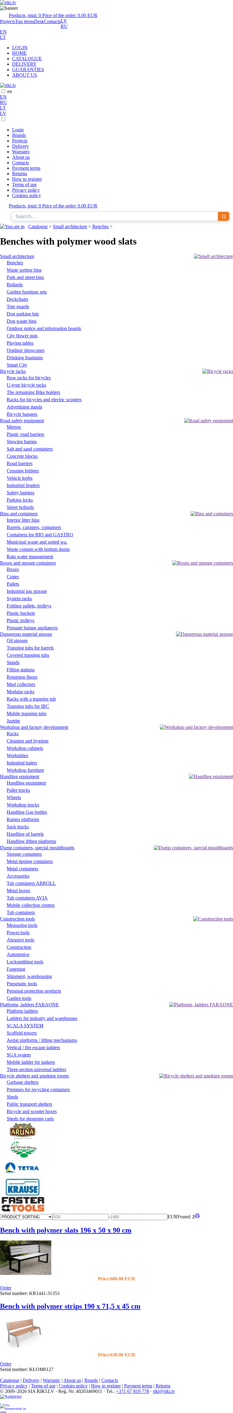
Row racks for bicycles (29, 377)
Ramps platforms (23, 819)
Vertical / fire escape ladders (33, 1047)
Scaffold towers (22, 1032)
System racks (19, 598)
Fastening (16, 969)
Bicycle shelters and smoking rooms (34, 1075)
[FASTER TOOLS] (23, 1210)
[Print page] (197, 1216)
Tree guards (18, 306)
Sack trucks (18, 826)
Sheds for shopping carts (30, 1118)
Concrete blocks (22, 456)
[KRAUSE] (23, 1193)
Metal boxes (18, 890)
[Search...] (223, 216)
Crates (13, 576)
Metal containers (22, 868)
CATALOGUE (27, 58)
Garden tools (19, 998)
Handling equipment (19, 776)
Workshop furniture (25, 770)
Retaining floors (22, 677)
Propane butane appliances (32, 627)
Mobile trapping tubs (26, 713)
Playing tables (20, 343)
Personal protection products (34, 991)
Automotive (18, 954)
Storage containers (24, 854)
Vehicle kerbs (19, 478)
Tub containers (21, 912)
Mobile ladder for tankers (31, 1062)
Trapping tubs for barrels (30, 647)
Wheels (14, 797)
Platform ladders (22, 1011)
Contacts (52, 21)
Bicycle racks (13, 371)
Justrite (13, 720)
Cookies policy (26, 195)
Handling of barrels (25, 834)
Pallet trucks (18, 790)
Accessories (18, 876)
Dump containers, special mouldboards (37, 847)
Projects (7, 21)
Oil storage (17, 640)
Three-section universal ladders (36, 1069)
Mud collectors (21, 684)
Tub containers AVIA (27, 897)
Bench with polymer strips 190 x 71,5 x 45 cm (70, 1306)
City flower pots (22, 335)
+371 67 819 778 (132, 1391)
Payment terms (26, 168)
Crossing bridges (23, 470)
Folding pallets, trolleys (29, 605)
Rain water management (30, 556)
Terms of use (24, 184)
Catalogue (38, 226)
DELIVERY (24, 64)
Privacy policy (26, 190)
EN (3, 31)
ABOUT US (24, 75)
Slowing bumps (22, 441)
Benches (100, 226)
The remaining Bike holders (33, 392)
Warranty (21, 151)
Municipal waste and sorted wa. (37, 542)
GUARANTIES (28, 69)
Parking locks (20, 500)
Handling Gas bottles (27, 812)
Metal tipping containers (30, 861)
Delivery (20, 146)
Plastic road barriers (25, 434)
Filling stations (21, 669)
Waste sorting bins (24, 270)
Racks (13, 733)
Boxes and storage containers (28, 563)
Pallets (13, 583)
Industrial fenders (23, 485)
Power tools (18, 932)
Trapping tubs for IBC (28, 706)
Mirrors (14, 427)
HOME (19, 53)
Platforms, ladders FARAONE (29, 1004)
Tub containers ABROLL (31, 883)
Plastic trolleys (20, 620)
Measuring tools (22, 925)
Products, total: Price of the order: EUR (53, 15)
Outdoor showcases (25, 350)
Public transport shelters (29, 1104)
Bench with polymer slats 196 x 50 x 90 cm (65, 1230)
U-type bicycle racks (26, 385)
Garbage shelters (23, 1082)
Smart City (17, 364)
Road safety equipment (22, 420)
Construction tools (17, 918)
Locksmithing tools (25, 961)
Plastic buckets (21, 613)
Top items (24, 21)
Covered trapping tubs (28, 655)
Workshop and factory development (34, 727)
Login (18, 129)
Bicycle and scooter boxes (32, 1111)
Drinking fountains (25, 357)
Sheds (12, 1096)
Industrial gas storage (27, 591)
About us (21, 157)
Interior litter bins (23, 520)
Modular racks (20, 691)
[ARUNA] (23, 1137)
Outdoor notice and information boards (44, 328)
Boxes (13, 569)
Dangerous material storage (26, 634)
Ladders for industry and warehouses (42, 1018)
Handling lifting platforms (31, 841)
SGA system (19, 1054)
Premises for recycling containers (38, 1089)
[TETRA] (23, 1175)
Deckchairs (17, 299)
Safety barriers (20, 492)
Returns (19, 173)
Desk (39, 21)
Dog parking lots (23, 313)
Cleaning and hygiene (28, 740)
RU (64, 26)
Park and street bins (25, 277)
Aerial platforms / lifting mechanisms (42, 1040)
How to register (27, 179)
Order (5, 1287)
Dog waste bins (21, 321)
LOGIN (20, 47)
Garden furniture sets (27, 291)
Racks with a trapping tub (31, 698)
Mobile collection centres (31, 905)
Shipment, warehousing (29, 976)
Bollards (15, 284)
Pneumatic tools (22, 983)
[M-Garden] (23, 1156)
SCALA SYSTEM (25, 1025)
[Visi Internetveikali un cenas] (13, 1408)
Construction (19, 947)
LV (64, 20)
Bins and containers (19, 513)
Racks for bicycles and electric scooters (44, 399)
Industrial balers (22, 762)
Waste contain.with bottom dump (38, 549)
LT (3, 37)
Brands (19, 135)
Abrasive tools (20, 939)
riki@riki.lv (164, 1391)
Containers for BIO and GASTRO (40, 534)
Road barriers (19, 463)
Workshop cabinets (25, 748)
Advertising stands (24, 406)
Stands (13, 662)
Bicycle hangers (22, 414)
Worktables (17, 755)
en (9, 91)
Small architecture (70, 226)
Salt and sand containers (30, 448)
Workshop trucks (23, 804)
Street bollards (20, 507)
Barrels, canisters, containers (34, 527)
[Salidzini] (13, 1399)
